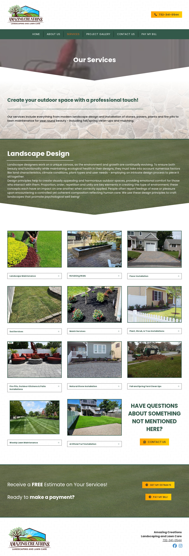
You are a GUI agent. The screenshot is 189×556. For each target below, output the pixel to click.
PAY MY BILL (149, 34)
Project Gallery (98, 34)
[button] (58, 276)
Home (36, 34)
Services (73, 34)
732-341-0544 (172, 540)
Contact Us (126, 34)
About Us (53, 34)
